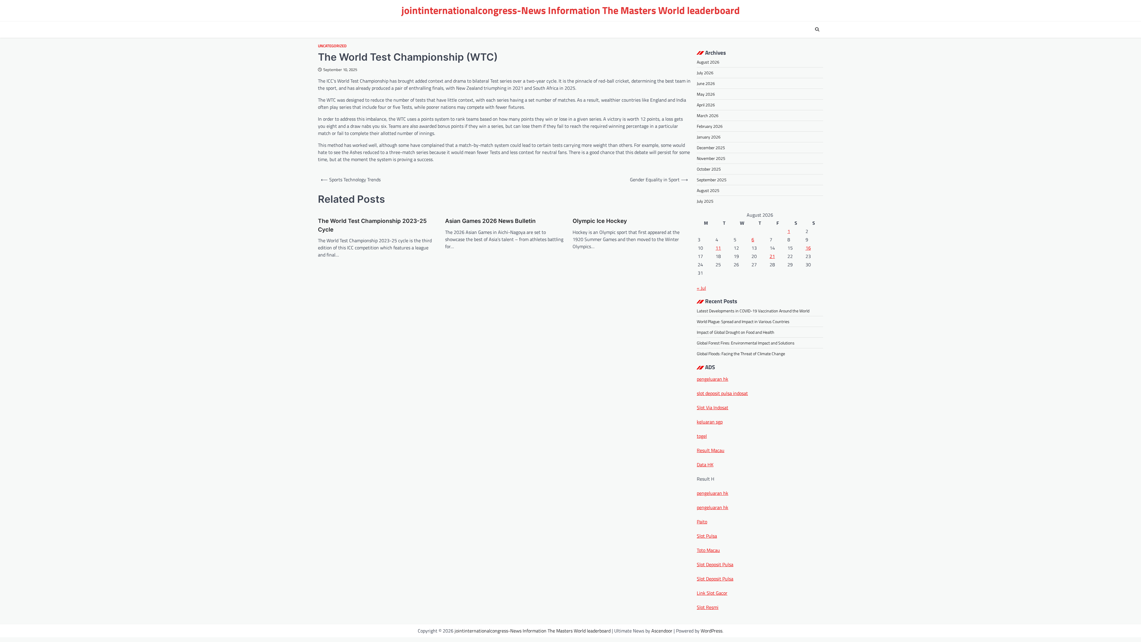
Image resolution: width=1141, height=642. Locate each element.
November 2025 (711, 158)
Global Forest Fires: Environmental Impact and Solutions (746, 343)
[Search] (817, 29)
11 (718, 247)
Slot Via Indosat (712, 407)
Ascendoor (661, 630)
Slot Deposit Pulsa (715, 564)
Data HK (705, 464)
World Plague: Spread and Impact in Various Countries (743, 321)
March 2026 (707, 115)
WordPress (711, 630)
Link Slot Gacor (712, 593)
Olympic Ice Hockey (600, 221)
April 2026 (706, 105)
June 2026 (706, 83)
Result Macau (710, 450)
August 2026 (708, 62)
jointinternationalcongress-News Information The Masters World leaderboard (570, 10)
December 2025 (711, 147)
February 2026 (710, 126)
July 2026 (705, 73)
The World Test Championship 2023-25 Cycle (372, 225)
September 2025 (711, 180)
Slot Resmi (707, 607)
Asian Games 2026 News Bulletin (490, 221)
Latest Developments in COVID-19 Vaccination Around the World (753, 311)
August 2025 (708, 190)
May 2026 (706, 94)
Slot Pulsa (707, 535)
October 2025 (709, 169)
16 (808, 247)
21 (772, 256)
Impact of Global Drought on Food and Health (735, 332)
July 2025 (705, 201)
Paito (702, 521)
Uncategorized (332, 46)
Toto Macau (708, 550)
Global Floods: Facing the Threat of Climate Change (741, 353)
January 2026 (709, 137)
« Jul (701, 288)
